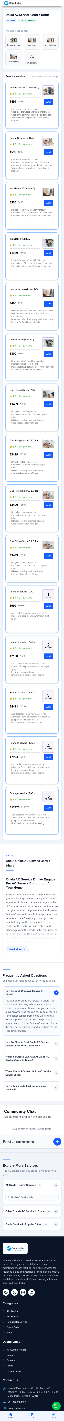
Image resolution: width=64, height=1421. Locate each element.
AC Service (12, 1311)
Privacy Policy (14, 1371)
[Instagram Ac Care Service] (23, 1292)
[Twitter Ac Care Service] (14, 1292)
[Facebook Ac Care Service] (6, 1292)
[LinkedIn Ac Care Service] (31, 1292)
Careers (11, 1360)
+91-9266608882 (51, 3)
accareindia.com (16, 1408)
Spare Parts (13, 1327)
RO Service (12, 1316)
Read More (15, 949)
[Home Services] (12, 3)
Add (48, 101)
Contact (11, 1355)
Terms (10, 1365)
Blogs (9, 1332)
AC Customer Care (16, 1349)
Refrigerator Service (17, 1322)
